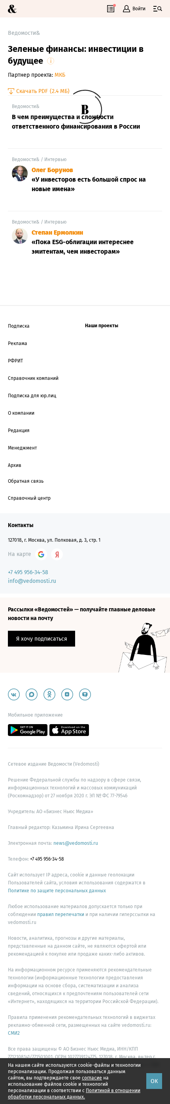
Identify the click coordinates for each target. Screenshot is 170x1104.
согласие (92, 1078)
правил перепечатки (61, 914)
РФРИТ (15, 361)
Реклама (17, 343)
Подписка (19, 326)
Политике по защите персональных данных (57, 890)
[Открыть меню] (157, 8)
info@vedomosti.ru (32, 581)
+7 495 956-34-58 (28, 572)
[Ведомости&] (12, 9)
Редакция (19, 430)
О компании (21, 413)
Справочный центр (29, 498)
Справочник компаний (33, 378)
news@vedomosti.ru (75, 843)
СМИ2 (14, 1033)
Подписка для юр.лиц (32, 395)
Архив (14, 465)
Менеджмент (22, 448)
